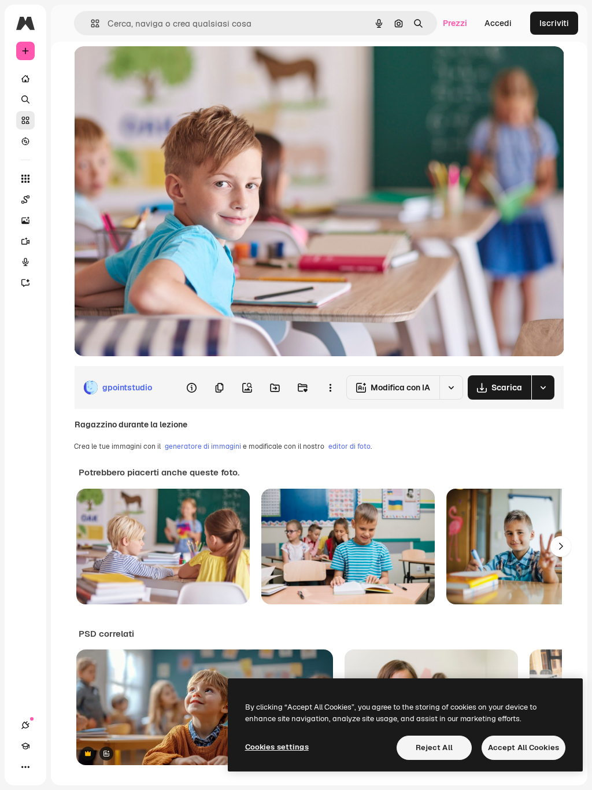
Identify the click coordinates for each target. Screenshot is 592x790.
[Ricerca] (25, 99)
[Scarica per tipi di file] (542, 387)
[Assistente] (25, 283)
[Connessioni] (25, 725)
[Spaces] (25, 199)
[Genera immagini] (25, 220)
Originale (150, 67)
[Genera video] (25, 241)
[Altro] (25, 767)
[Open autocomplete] (90, 23)
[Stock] (25, 120)
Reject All (434, 747)
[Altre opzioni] (330, 387)
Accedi (498, 23)
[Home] (25, 78)
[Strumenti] (25, 178)
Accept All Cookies (523, 747)
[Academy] (25, 746)
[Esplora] (25, 141)
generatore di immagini (203, 446)
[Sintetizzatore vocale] (25, 262)
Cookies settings (277, 747)
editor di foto (349, 446)
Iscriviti (554, 23)
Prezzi (455, 23)
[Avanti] (560, 546)
